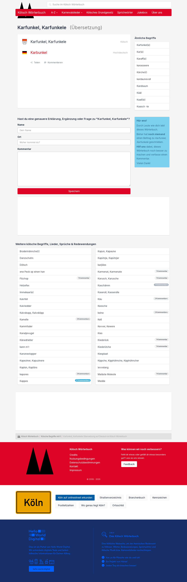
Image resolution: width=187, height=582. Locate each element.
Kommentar (24, 149)
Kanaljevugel (27, 333)
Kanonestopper (28, 353)
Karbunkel (39, 52)
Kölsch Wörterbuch (32, 12)
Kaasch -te (143, 106)
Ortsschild (118, 505)
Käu (133, 299)
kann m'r (24, 347)
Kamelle (55, 319)
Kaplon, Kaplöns (28, 367)
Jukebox (142, 12)
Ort (19, 137)
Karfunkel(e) (143, 45)
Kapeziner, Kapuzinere (32, 360)
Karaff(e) (141, 58)
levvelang (103, 367)
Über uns (157, 12)
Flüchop (55, 278)
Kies (100, 333)
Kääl (139, 92)
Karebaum (142, 86)
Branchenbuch (137, 497)
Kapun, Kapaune (107, 251)
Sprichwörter (125, 12)
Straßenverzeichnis (110, 497)
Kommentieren (55, 62)
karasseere (143, 65)
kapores (55, 374)
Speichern (74, 191)
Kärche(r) (142, 72)
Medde (101, 381)
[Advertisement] (75, 87)
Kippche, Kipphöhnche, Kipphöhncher (118, 360)
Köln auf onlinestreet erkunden (75, 497)
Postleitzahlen (66, 505)
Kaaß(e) (141, 99)
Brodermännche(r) (30, 251)
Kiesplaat (103, 353)
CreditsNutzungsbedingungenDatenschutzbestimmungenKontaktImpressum (85, 463)
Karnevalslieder (71, 12)
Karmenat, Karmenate (133, 271)
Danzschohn (26, 258)
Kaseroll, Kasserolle (108, 292)
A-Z (53, 12)
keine (133, 312)
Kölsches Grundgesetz (99, 12)
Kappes (55, 380)
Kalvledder (25, 306)
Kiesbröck (133, 339)
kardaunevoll (144, 79)
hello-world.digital (41, 569)
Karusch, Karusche (133, 278)
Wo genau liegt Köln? (93, 505)
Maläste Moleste (133, 374)
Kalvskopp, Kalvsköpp (32, 312)
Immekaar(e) (27, 292)
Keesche (102, 306)
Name (21, 124)
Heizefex (24, 285)
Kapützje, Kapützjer (108, 258)
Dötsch (24, 265)
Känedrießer (26, 340)
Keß (100, 319)
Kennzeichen (159, 497)
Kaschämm (133, 285)
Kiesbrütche (133, 346)
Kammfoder (26, 326)
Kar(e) (140, 52)
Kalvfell (24, 299)
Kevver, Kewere (106, 326)
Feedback (129, 464)
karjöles (102, 265)
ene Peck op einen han (32, 271)
